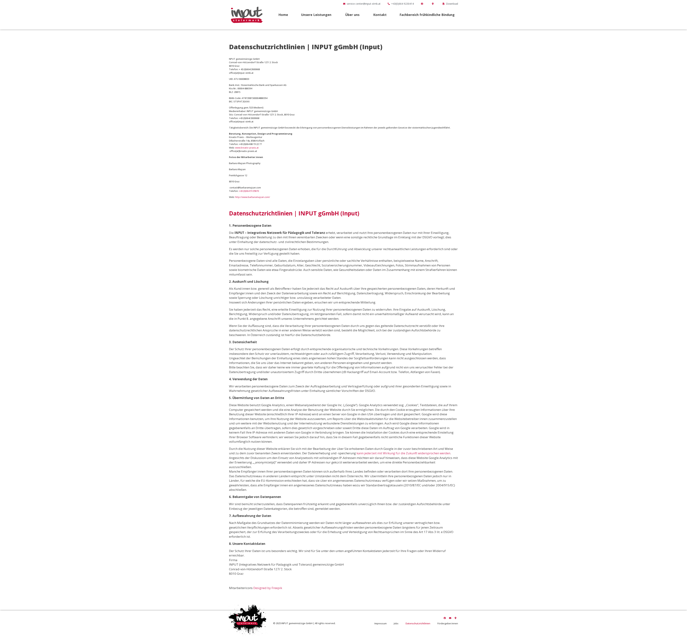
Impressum (380, 623)
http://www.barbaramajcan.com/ (252, 197)
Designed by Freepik (267, 588)
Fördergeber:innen (447, 623)
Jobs (396, 623)
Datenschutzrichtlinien (418, 623)
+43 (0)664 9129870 (249, 191)
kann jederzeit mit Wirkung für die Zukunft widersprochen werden (403, 453)
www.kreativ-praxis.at (247, 147)
